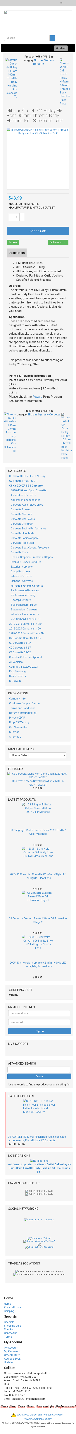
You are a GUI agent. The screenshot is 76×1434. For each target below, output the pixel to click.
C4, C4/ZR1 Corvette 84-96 (25, 638)
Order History (12, 1355)
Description (17, 253)
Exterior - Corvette (22, 566)
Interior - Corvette (21, 576)
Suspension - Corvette (24, 609)
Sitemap (14, 731)
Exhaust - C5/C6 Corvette (26, 561)
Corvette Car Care (21, 514)
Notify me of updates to (39, 1168)
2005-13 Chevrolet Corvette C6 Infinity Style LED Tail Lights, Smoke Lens (38, 964)
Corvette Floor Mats (22, 533)
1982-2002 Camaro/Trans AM (26, 633)
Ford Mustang (17, 671)
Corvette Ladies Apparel (25, 538)
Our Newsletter (18, 727)
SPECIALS (15, 681)
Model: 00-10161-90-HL (24, 204)
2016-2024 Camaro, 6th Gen (25, 628)
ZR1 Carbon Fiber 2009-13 (26, 619)
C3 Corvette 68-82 (20, 642)
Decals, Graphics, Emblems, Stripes (32, 557)
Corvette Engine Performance (28, 528)
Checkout (9, 1329)
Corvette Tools (20, 552)
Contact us (10, 1333)
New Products (17, 676)
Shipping (9, 1311)
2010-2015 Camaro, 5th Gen (25, 623)
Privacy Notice (12, 1307)
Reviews (13, 242)
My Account (11, 1347)
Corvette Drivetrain (22, 523)
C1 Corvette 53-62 (20, 652)
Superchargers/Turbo (24, 604)
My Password (12, 1351)
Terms (8, 1336)
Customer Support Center (24, 703)
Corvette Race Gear (22, 542)
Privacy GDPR (17, 717)
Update (8, 1362)
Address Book (12, 1358)
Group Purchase (20, 571)
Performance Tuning (23, 595)
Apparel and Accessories (25, 499)
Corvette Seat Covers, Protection (30, 547)
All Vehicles (16, 661)
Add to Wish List (58, 242)
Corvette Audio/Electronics (27, 504)
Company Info (17, 698)
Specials (9, 1322)
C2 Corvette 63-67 (20, 647)
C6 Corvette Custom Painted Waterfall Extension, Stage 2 (38, 920)
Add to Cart (38, 231)
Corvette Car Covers (23, 519)
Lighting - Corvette (22, 580)
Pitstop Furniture (21, 600)
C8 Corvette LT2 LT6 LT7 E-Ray (27, 476)
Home (7, 1303)
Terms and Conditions (22, 708)
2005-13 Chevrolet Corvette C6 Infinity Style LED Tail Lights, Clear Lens (38, 876)
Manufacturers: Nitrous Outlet (32, 207)
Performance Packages (25, 590)
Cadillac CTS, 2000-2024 (23, 666)
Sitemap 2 (15, 736)
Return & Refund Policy (22, 712)
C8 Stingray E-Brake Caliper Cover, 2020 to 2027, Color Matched (38, 832)
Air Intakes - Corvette (23, 495)
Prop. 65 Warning (19, 722)
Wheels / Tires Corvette (25, 614)
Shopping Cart (12, 1325)
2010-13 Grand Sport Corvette (28, 490)
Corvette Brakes (20, 509)
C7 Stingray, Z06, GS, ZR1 (24, 480)
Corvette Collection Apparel (25, 657)
